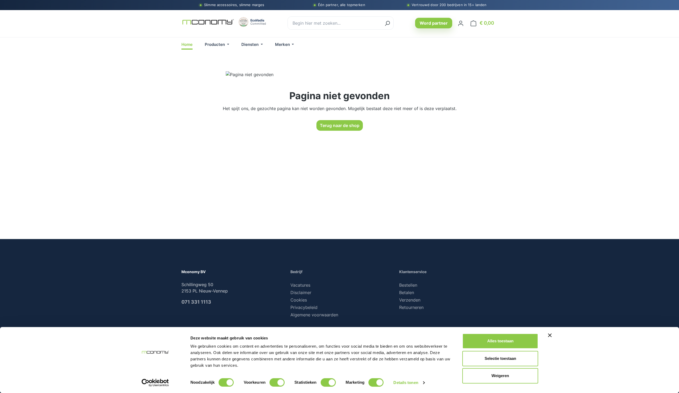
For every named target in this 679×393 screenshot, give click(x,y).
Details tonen (405, 382)
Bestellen (408, 285)
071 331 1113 (196, 302)
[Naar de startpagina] (207, 22)
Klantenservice (412, 271)
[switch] (277, 382)
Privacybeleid (303, 307)
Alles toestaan (500, 341)
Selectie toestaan (500, 358)
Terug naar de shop (339, 125)
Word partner (434, 23)
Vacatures (300, 285)
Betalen (406, 292)
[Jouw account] (460, 23)
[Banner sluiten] (550, 335)
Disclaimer (300, 292)
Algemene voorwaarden (314, 314)
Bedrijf (296, 271)
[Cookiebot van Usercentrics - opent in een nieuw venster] (155, 383)
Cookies (298, 300)
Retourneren (411, 307)
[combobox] (334, 23)
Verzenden (409, 300)
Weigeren (500, 375)
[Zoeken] (387, 23)
